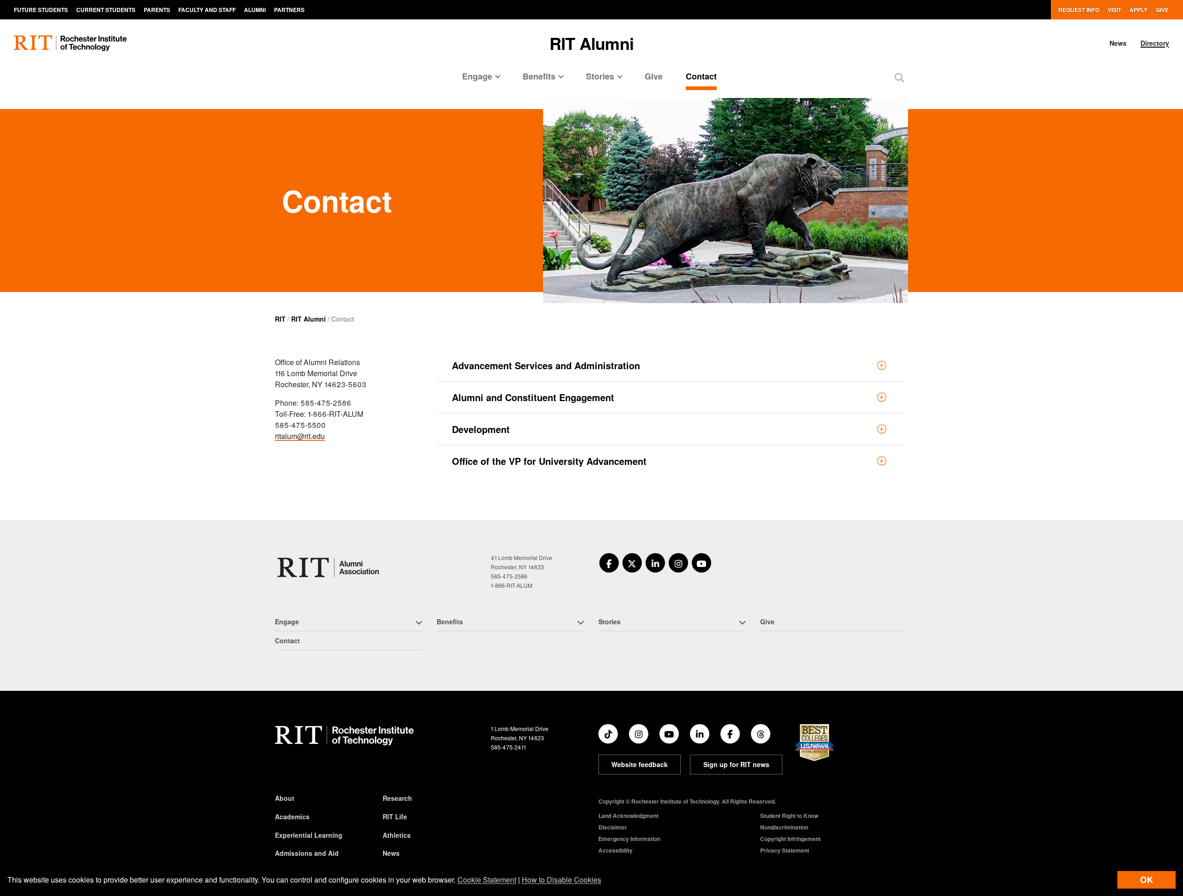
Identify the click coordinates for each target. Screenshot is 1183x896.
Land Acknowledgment (628, 815)
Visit (1114, 10)
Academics (292, 816)
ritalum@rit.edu (300, 436)
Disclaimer (612, 827)
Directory (1154, 43)
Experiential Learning (308, 835)
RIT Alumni (591, 43)
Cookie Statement (486, 879)
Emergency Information (629, 839)
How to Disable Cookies (561, 879)
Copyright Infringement (790, 839)
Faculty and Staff (207, 10)
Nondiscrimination (784, 827)
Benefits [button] (539, 76)
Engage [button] (477, 76)
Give (1162, 10)
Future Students (41, 10)
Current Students (105, 10)
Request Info (1078, 10)
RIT (280, 318)
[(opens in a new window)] (609, 563)
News (1118, 43)
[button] (899, 77)
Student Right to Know (789, 815)
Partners (289, 10)
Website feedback (639, 764)
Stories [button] (600, 76)
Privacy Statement (784, 850)
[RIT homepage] (70, 43)
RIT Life (395, 816)
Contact (701, 76)
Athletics (397, 835)
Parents (157, 10)
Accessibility (615, 850)
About (284, 798)
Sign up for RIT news (736, 764)
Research (397, 798)
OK (1146, 879)
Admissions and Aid (307, 853)
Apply (1138, 10)
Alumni (255, 10)
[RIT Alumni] (329, 567)
